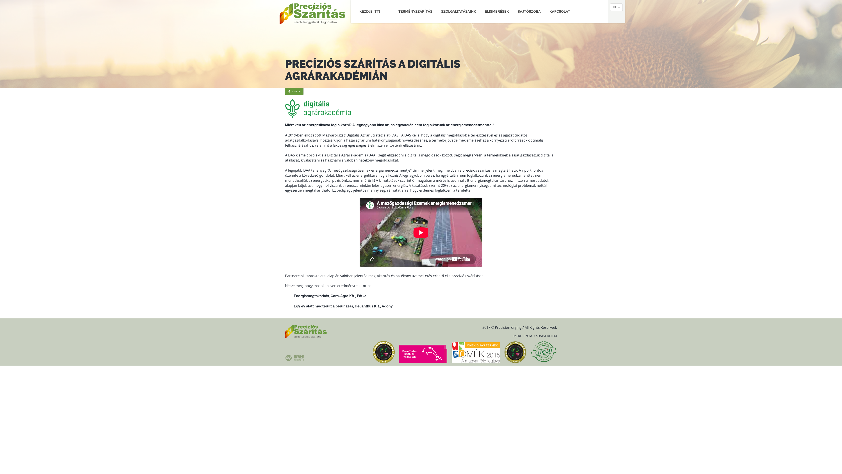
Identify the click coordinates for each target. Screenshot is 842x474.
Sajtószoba (529, 11)
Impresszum (522, 336)
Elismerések (497, 11)
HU (615, 7)
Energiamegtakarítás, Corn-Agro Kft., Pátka (330, 296)
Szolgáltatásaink (458, 11)
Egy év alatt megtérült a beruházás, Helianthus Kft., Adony (343, 306)
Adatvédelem (546, 336)
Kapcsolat (559, 11)
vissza (296, 91)
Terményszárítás (415, 11)
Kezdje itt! (372, 11)
